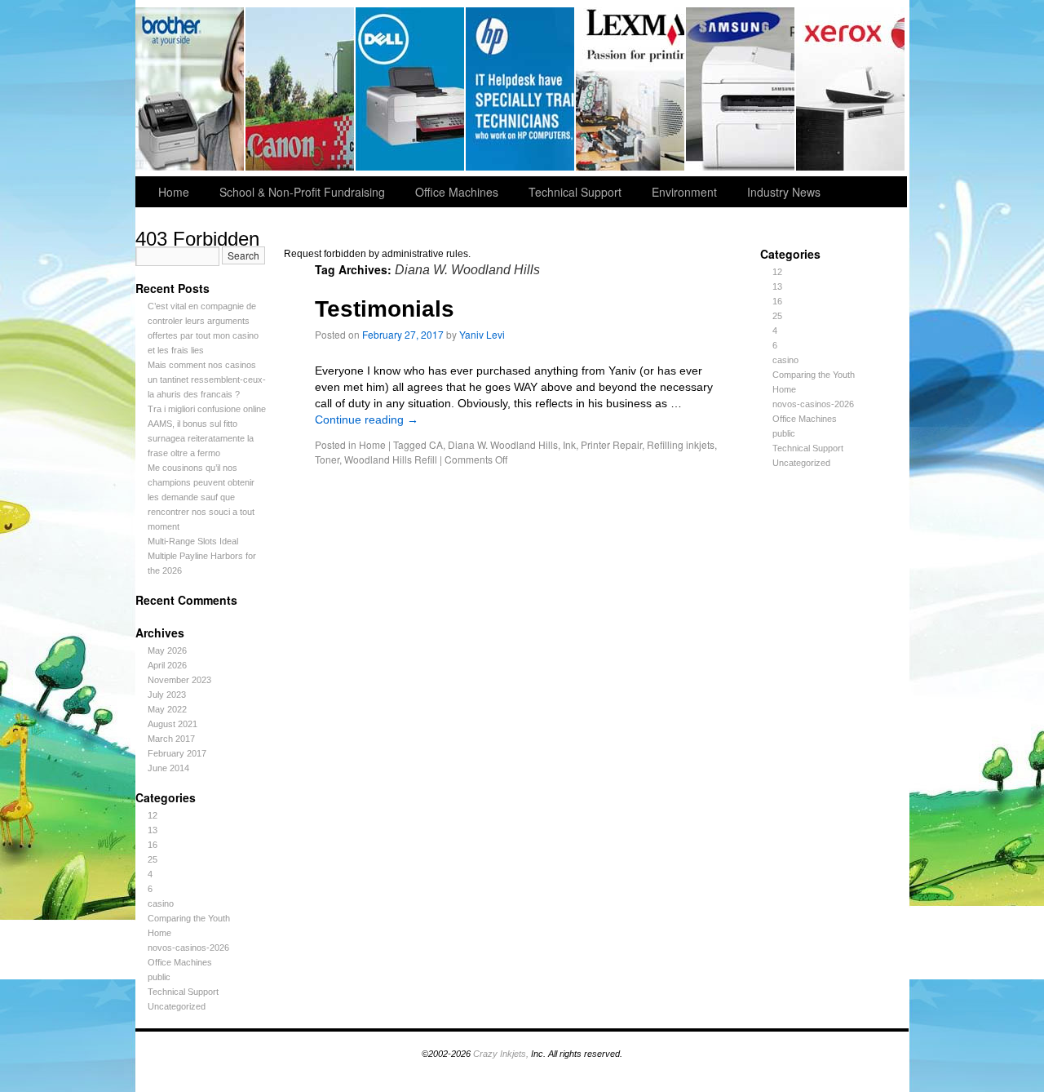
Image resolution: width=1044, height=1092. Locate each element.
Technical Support (575, 192)
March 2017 (171, 739)
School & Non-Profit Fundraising (302, 192)
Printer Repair (611, 444)
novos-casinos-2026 (188, 947)
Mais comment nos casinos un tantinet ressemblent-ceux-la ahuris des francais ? (207, 379)
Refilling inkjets (680, 444)
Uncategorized (177, 1006)
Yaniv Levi (482, 334)
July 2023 (167, 694)
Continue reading (366, 419)
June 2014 (168, 768)
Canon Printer (301, 89)
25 (152, 859)
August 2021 (172, 724)
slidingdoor (411, 89)
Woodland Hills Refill (390, 459)
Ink (569, 444)
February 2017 (177, 753)
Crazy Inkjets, (501, 1054)
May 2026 (167, 650)
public (159, 977)
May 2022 (167, 709)
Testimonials (384, 309)
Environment (684, 192)
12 (152, 815)
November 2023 (179, 680)
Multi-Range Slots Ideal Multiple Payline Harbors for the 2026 (202, 555)
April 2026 (167, 665)
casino (161, 903)
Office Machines (456, 192)
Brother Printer (190, 89)
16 (152, 845)
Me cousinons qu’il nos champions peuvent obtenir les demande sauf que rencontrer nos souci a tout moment (201, 497)
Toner (327, 459)
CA (436, 444)
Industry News (784, 192)
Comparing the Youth (189, 918)
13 (152, 830)
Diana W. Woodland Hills (503, 444)
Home (173, 192)
